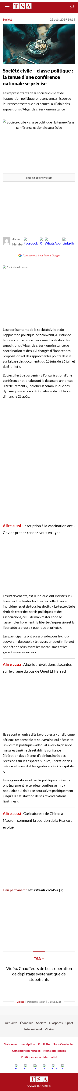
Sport (69, 1023)
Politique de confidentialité (39, 1057)
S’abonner (11, 1044)
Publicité (44, 1044)
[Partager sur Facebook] (31, 242)
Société (7, 19)
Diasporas (56, 1023)
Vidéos (20, 1001)
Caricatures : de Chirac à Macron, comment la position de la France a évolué (38, 820)
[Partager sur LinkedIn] (68, 242)
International (33, 1029)
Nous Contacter (63, 1044)
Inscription (27, 1044)
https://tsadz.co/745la (43, 890)
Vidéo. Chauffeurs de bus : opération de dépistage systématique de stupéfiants (39, 974)
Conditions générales (26, 1050)
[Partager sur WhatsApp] (53, 242)
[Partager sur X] (41, 242)
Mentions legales (54, 1050)
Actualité (11, 1023)
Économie (26, 1023)
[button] (72, 6)
